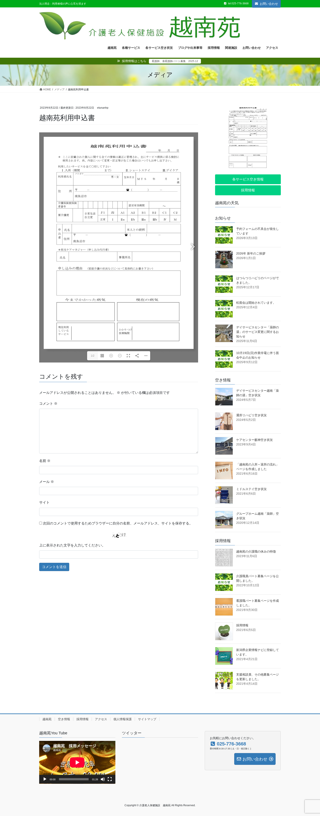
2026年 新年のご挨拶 (250, 253)
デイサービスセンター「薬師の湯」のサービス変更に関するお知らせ (257, 331)
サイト (44, 502)
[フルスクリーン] (110, 779)
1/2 (92, 355)
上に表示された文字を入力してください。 (72, 545)
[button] (248, 179)
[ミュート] (103, 779)
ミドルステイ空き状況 (251, 489)
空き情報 (64, 719)
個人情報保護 (122, 719)
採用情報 (242, 625)
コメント (48, 403)
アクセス (101, 719)
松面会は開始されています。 (256, 302)
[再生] (45, 779)
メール (46, 482)
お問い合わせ (269, 3)
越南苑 (47, 719)
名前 (45, 461)
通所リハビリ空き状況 (251, 415)
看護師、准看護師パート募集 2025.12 (175, 61)
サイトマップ (147, 719)
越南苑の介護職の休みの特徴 (256, 551)
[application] (77, 762)
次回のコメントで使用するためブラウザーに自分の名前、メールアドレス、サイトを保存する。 (118, 523)
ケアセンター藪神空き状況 (254, 440)
